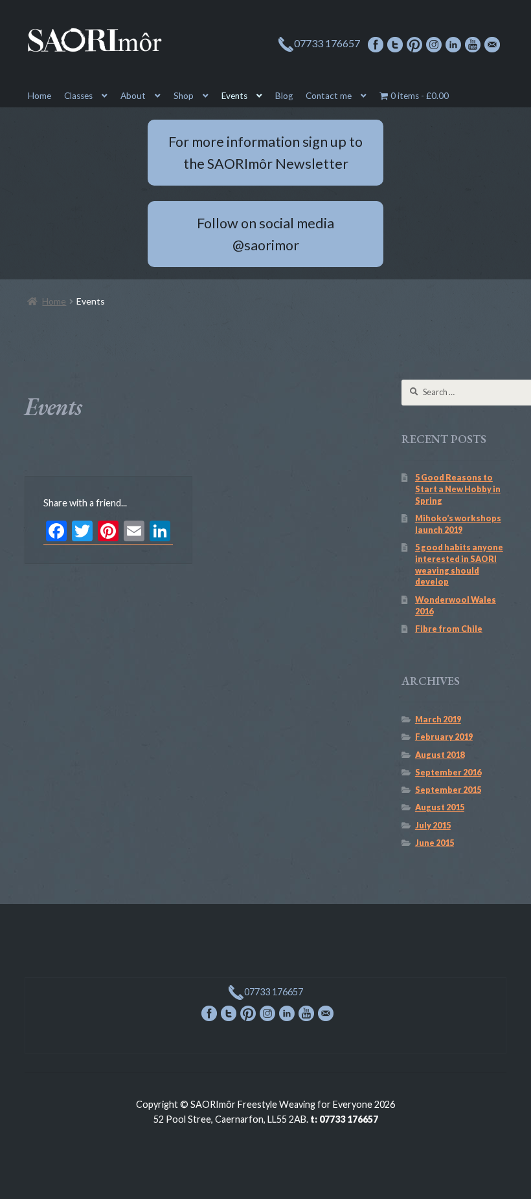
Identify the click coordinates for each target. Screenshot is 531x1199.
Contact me (329, 96)
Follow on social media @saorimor (265, 234)
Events (234, 96)
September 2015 (448, 790)
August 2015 (439, 807)
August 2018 (439, 755)
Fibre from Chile (448, 629)
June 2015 (434, 843)
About (133, 96)
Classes (78, 96)
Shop (184, 96)
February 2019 (444, 737)
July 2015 (433, 825)
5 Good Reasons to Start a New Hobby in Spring (458, 489)
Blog (284, 96)
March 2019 (438, 719)
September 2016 (448, 772)
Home (39, 96)
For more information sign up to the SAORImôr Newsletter (265, 153)
